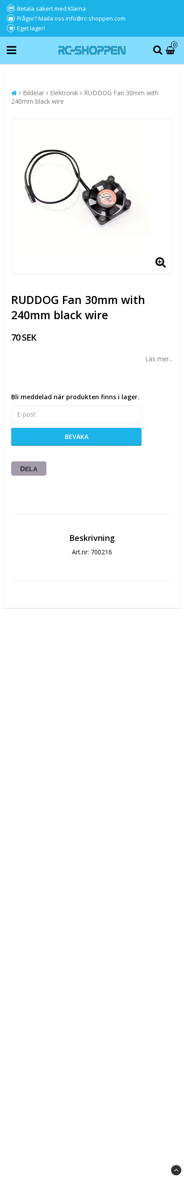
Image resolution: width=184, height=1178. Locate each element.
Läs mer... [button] (159, 359)
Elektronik (64, 93)
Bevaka (76, 436)
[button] (171, 50)
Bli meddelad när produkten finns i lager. (75, 397)
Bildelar (33, 93)
